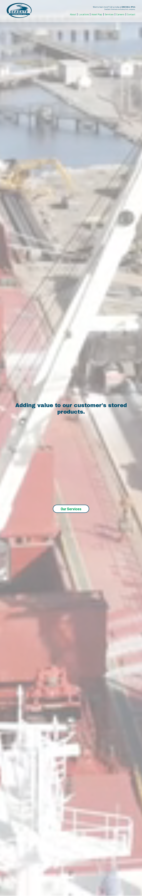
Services (109, 14)
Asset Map (96, 14)
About (73, 14)
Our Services (71, 508)
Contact (131, 14)
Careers (120, 14)
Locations (84, 14)
